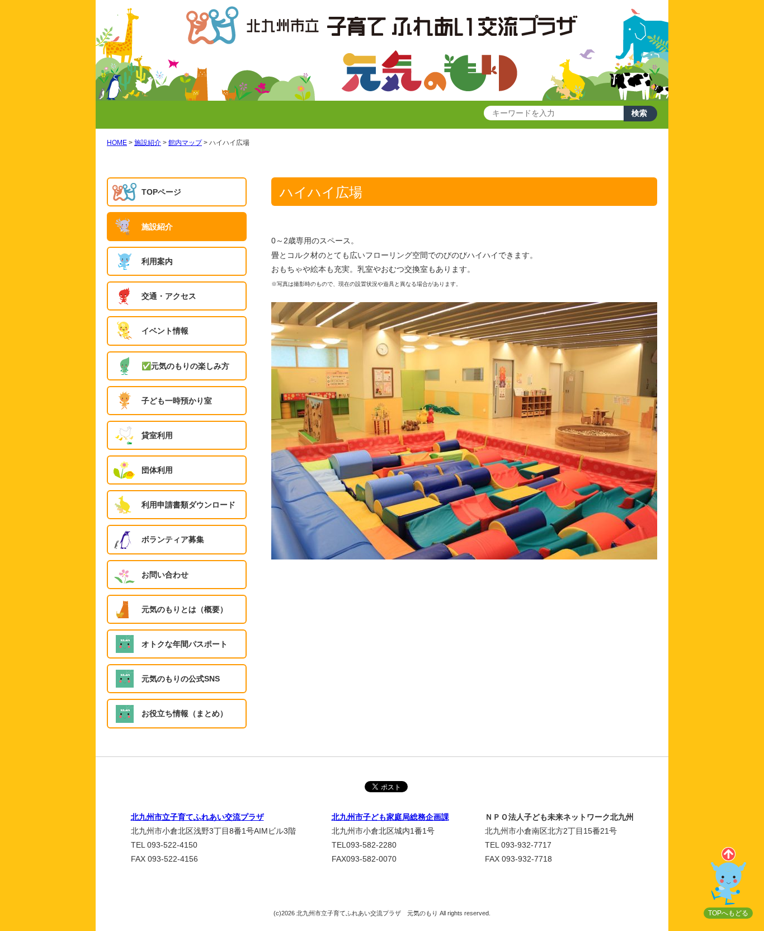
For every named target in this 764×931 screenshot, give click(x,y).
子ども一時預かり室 (177, 400)
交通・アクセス (169, 295)
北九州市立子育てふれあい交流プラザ (197, 816)
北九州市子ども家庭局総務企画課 (390, 816)
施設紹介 (157, 226)
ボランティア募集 (173, 539)
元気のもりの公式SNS (181, 678)
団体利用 (157, 470)
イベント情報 (165, 330)
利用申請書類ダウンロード (188, 504)
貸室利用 (157, 435)
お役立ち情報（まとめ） (185, 713)
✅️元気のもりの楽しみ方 (185, 365)
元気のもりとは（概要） (185, 609)
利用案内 (157, 261)
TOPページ (161, 191)
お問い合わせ (165, 574)
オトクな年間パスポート (185, 644)
